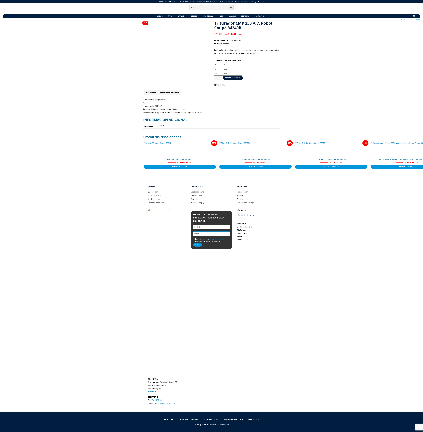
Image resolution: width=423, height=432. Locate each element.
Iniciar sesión (242, 192)
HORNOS (193, 16)
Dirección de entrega (245, 203)
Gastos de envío (197, 192)
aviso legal (204, 239)
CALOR (159, 16)
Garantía (194, 199)
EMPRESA (245, 16)
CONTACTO (259, 16)
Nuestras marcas (155, 195)
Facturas (240, 199)
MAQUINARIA (208, 16)
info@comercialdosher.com (163, 403)
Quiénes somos (154, 192)
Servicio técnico (154, 199)
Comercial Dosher (17, 8)
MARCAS (232, 16)
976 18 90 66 (225, 1)
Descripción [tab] (151, 92)
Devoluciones (196, 195)
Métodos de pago (198, 203)
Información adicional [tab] (169, 92)
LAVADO (180, 16)
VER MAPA (152, 391)
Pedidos (240, 195)
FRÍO (170, 16)
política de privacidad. (216, 239)
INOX (221, 16)
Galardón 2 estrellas (156, 203)
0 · (410, 20)
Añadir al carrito (233, 77)
